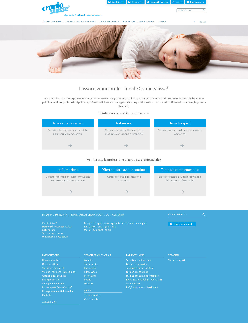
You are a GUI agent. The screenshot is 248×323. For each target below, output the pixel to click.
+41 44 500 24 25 (55, 233)
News (87, 290)
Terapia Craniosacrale (97, 255)
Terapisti (173, 255)
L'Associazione (50, 255)
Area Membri (49, 302)
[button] (53, 21)
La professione (135, 255)
